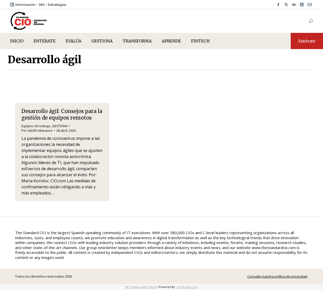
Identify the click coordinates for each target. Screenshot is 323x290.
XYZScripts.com (187, 287)
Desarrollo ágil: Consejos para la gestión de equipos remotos (61, 114)
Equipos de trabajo (35, 126)
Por (36, 130)
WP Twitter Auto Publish (141, 287)
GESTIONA (60, 126)
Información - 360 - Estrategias (40, 4)
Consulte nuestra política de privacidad (277, 276)
